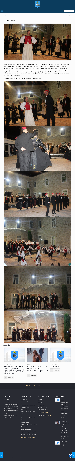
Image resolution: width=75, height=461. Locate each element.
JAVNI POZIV (54, 366)
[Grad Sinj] (37, 4)
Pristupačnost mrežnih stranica (28, 437)
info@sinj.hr (45, 412)
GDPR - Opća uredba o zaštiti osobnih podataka (37, 386)
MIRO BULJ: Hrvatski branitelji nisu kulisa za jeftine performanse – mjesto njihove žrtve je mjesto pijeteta (37, 369)
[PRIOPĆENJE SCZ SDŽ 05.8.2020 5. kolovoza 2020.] (1, 455)
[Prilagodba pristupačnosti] (70, 456)
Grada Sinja (48, 415)
